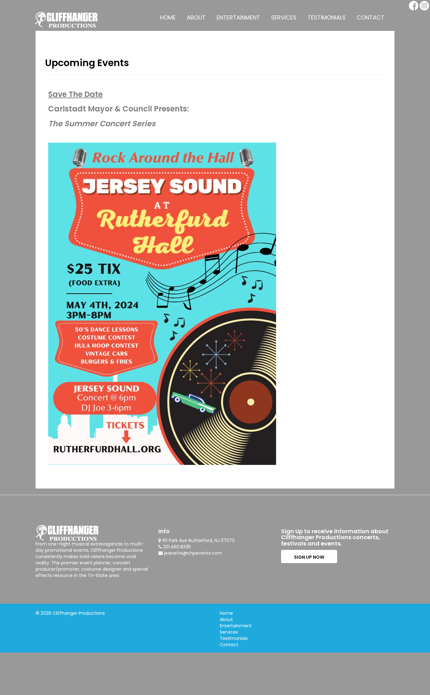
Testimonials (327, 17)
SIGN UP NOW (309, 557)
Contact (370, 17)
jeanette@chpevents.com (193, 553)
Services (284, 17)
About (196, 17)
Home (168, 17)
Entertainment (238, 17)
